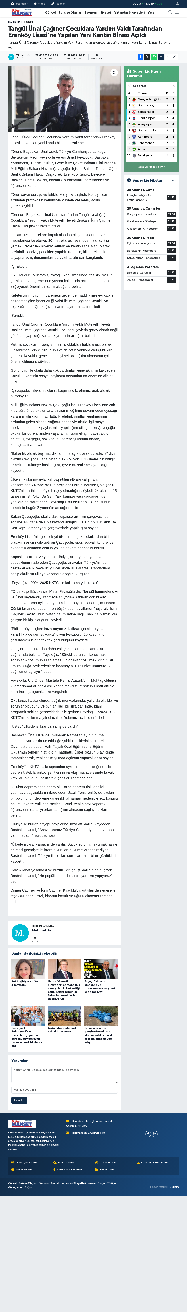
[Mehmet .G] (20, 932)
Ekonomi (91, 12)
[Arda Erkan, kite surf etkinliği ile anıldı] (64, 1015)
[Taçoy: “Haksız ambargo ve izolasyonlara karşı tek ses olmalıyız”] (101, 968)
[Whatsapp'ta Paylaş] (154, 57)
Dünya (101, 1183)
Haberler (14, 22)
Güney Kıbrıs (15, 1187)
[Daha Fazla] (161, 57)
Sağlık (28, 1187)
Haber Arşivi (107, 1169)
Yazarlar (60, 3)
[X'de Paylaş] (147, 57)
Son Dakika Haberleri (69, 1169)
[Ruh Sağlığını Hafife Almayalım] (28, 968)
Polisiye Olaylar (70, 12)
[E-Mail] (35, 939)
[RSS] (155, 1134)
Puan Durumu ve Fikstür (155, 1162)
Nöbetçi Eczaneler (27, 1162)
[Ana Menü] (177, 12)
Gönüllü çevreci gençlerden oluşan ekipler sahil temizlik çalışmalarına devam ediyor (98, 1035)
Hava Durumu (66, 1162)
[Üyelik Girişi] (176, 4)
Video (41, 3)
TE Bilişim (173, 1187)
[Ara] (170, 12)
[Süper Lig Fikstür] (174, 180)
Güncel (50, 12)
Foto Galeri (21, 3)
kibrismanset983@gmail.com (88, 1132)
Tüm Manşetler (24, 1169)
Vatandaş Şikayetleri (129, 12)
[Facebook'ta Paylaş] (140, 57)
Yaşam (152, 12)
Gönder (19, 1100)
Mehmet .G (41, 930)
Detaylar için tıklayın (151, 166)
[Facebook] (148, 1134)
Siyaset (105, 12)
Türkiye (111, 1183)
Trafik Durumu (107, 1162)
